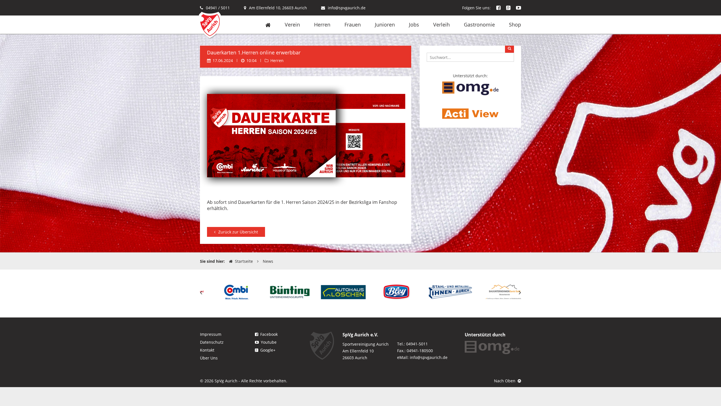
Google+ (267, 350)
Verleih (441, 24)
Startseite (244, 261)
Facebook (269, 334)
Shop (515, 24)
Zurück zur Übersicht (238, 232)
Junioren (385, 24)
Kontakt (207, 350)
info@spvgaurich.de (347, 7)
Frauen (352, 24)
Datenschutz (212, 342)
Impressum (210, 334)
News (268, 261)
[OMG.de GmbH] (470, 88)
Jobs (414, 24)
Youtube (269, 342)
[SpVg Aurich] (209, 24)
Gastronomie (479, 24)
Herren (322, 24)
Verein (292, 24)
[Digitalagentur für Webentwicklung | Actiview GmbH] (470, 113)
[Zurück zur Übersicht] (236, 225)
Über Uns (209, 358)
